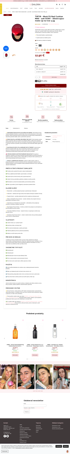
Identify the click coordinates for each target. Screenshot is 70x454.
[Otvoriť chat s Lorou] (67, 451)
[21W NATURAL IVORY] (48, 50)
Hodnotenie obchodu (24, 437)
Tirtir (36, 14)
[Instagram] (7, 436)
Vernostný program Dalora (25, 436)
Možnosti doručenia (39, 61)
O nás (21, 426)
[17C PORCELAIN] (36, 50)
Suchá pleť (38, 425)
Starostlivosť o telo (56, 427)
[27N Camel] (56, 50)
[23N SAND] (50, 50)
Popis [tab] (7, 128)
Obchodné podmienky (24, 427)
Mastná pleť (38, 427)
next (66, 338)
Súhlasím (66, 446)
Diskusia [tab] (26, 128)
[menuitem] (7, 8)
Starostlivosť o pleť (56, 425)
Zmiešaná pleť (39, 428)
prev (4, 338)
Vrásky (37, 430)
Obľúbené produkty (24, 434)
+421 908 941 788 (7, 433)
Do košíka (55, 77)
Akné (37, 432)
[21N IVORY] (45, 50)
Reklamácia (22, 431)
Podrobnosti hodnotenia (53, 24)
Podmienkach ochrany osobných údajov (24, 448)
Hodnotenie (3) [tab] (16, 128)
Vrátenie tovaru (23, 442)
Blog (21, 439)
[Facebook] (5, 436)
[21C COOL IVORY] (42, 50)
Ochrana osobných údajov (25, 429)
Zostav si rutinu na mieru (51, 86)
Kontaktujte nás (23, 440)
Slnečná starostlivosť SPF (57, 428)
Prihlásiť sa (27, 411)
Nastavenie (4, 451)
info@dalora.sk (7, 432)
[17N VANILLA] (39, 50)
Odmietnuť (58, 446)
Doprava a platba (23, 432)
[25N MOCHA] (53, 50)
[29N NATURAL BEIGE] (59, 50)
